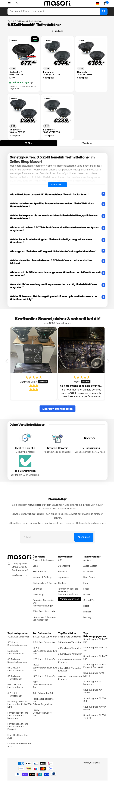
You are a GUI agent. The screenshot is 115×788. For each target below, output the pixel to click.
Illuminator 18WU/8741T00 (84, 72)
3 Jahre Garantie (25, 445)
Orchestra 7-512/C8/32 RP (16, 72)
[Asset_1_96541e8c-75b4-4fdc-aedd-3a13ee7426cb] (19, 555)
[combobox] (56, 11)
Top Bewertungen (24, 467)
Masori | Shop (93, 762)
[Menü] (9, 3)
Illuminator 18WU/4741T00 (17, 129)
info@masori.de (19, 572)
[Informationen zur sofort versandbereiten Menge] (31, 82)
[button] (103, 3)
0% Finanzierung (88, 445)
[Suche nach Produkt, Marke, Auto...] (101, 11)
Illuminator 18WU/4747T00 (51, 72)
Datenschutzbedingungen (89, 519)
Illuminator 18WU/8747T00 (51, 129)
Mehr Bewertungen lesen (56, 406)
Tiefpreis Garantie (56, 445)
